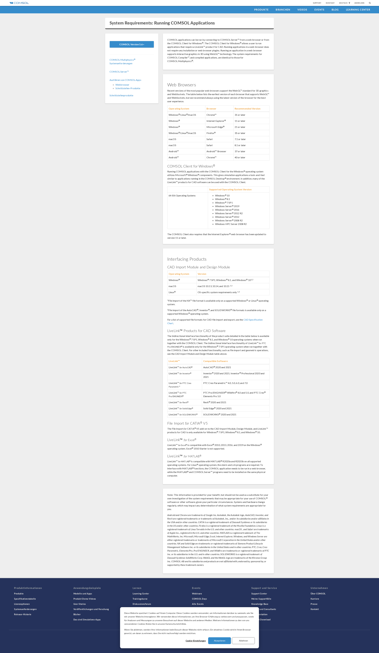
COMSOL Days (199, 598)
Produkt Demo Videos (84, 598)
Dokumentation (259, 614)
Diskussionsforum (142, 603)
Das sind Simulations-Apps (87, 619)
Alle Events (198, 603)
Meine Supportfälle (261, 598)
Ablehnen (243, 640)
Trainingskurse (140, 598)
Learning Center (358, 9)
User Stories (79, 603)
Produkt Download (261, 619)
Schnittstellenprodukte (121, 95)
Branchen (283, 9)
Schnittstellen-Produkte (127, 88)
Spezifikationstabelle (25, 598)
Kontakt (330, 3)
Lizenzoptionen (22, 603)
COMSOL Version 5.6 (131, 44)
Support (317, 3)
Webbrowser (122, 84)
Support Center (259, 593)
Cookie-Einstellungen (196, 640)
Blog (335, 9)
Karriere (315, 598)
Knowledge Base (259, 603)
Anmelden (359, 3)
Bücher (77, 614)
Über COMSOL (318, 593)
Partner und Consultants (263, 609)
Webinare (197, 593)
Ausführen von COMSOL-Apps (125, 79)
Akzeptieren (219, 640)
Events (319, 9)
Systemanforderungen (25, 609)
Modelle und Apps (82, 593)
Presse (314, 603)
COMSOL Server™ (119, 71)
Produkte (261, 9)
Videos (302, 9)
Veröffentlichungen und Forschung (91, 609)
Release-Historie (22, 614)
